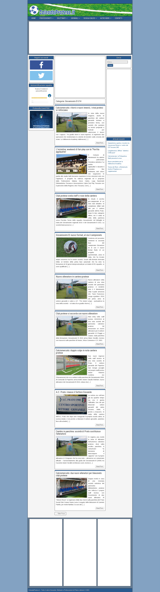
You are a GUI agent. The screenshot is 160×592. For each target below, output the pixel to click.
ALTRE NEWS (104, 18)
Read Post (99, 143)
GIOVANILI (74, 18)
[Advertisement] (80, 37)
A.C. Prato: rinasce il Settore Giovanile (74, 392)
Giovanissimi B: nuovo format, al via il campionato (79, 235)
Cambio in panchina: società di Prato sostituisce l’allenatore (78, 432)
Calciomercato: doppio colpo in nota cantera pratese (76, 351)
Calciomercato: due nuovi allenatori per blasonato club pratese (79, 474)
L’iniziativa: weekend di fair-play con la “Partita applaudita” (77, 150)
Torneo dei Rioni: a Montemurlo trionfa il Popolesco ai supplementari (117, 169)
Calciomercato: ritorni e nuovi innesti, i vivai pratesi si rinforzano (79, 108)
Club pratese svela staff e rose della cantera (76, 195)
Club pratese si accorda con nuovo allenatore (77, 313)
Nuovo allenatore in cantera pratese (72, 276)
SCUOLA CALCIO (89, 18)
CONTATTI (118, 18)
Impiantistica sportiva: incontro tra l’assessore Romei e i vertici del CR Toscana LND (118, 145)
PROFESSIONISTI (46, 18)
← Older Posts (60, 513)
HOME (33, 18)
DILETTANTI (61, 18)
